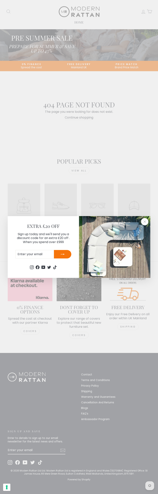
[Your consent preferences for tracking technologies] (6, 487)
